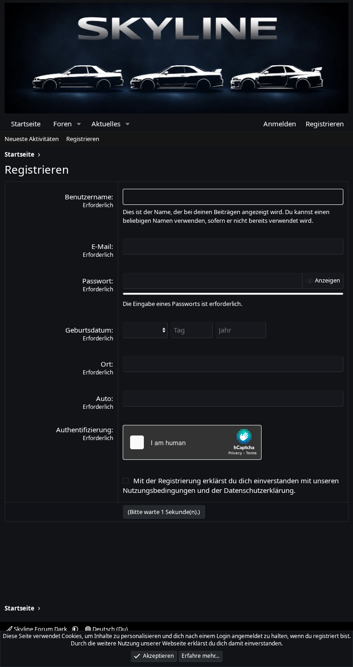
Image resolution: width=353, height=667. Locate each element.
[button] (79, 123)
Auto (103, 398)
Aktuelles (105, 123)
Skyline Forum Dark (40, 629)
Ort (106, 363)
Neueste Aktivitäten (32, 139)
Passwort (96, 280)
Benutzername (88, 196)
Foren (62, 123)
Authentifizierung (83, 429)
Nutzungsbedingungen (159, 490)
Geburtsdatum (88, 329)
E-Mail (101, 246)
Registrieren (82, 139)
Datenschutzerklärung (259, 490)
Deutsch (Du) (109, 629)
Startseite (25, 123)
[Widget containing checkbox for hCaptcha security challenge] (192, 442)
